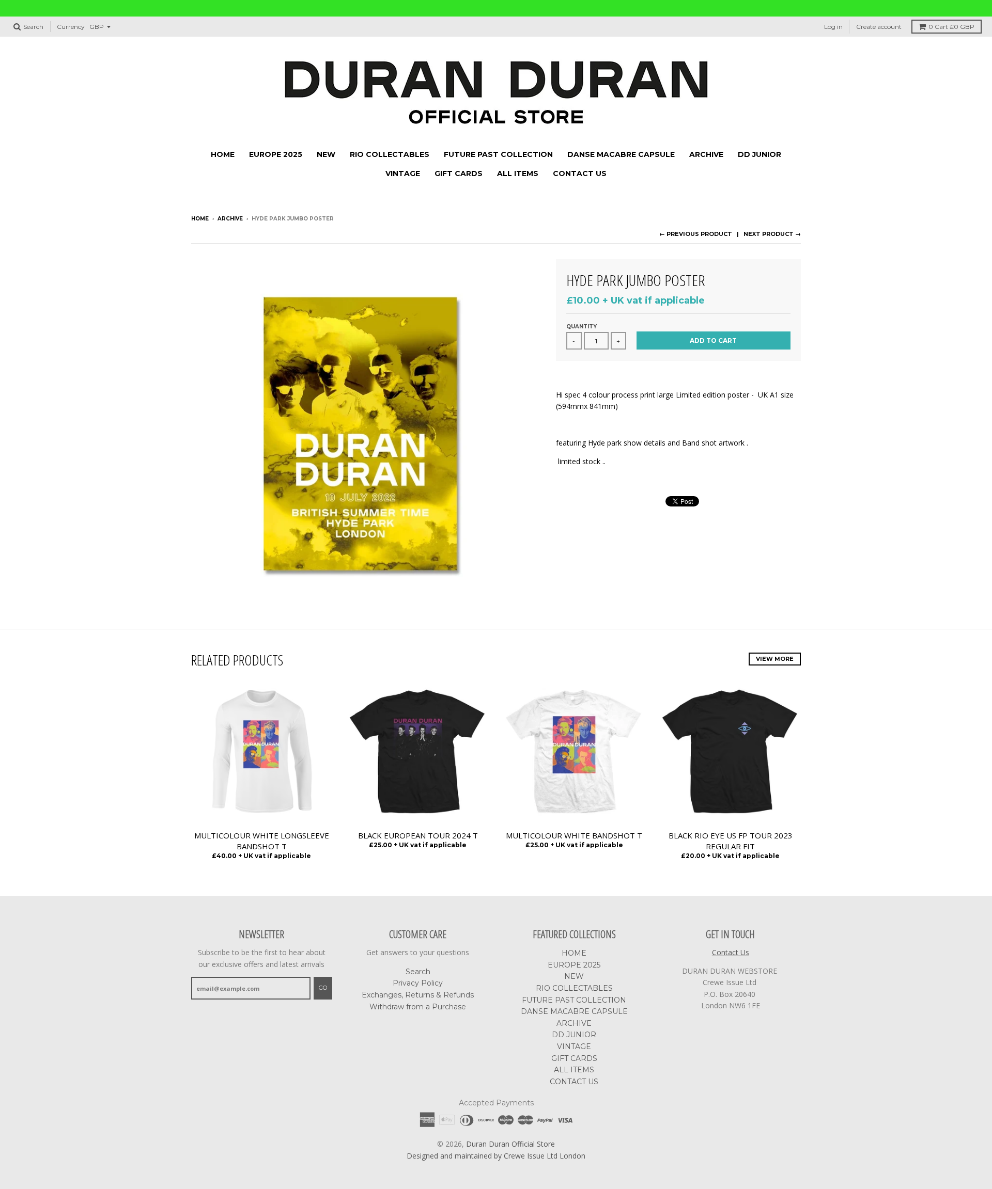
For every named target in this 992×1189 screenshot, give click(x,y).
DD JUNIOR (759, 154)
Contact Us (730, 952)
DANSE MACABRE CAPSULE (621, 154)
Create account (879, 26)
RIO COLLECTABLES (389, 154)
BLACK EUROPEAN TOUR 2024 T (418, 835)
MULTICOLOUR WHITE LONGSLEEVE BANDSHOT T (261, 840)
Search (418, 971)
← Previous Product (695, 233)
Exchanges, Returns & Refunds (418, 995)
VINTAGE (402, 173)
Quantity (581, 326)
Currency (71, 26)
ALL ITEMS (517, 173)
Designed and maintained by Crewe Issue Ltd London (496, 1156)
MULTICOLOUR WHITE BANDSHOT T (574, 835)
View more (775, 658)
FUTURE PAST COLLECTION (498, 154)
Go (323, 987)
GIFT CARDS (459, 173)
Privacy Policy (418, 983)
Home (200, 218)
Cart (951, 26)
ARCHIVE (706, 154)
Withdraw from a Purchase (417, 1006)
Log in (833, 26)
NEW (326, 154)
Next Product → (772, 233)
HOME (223, 154)
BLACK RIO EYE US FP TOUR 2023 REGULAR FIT (731, 840)
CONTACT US (580, 173)
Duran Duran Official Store (510, 1144)
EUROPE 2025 (275, 154)
